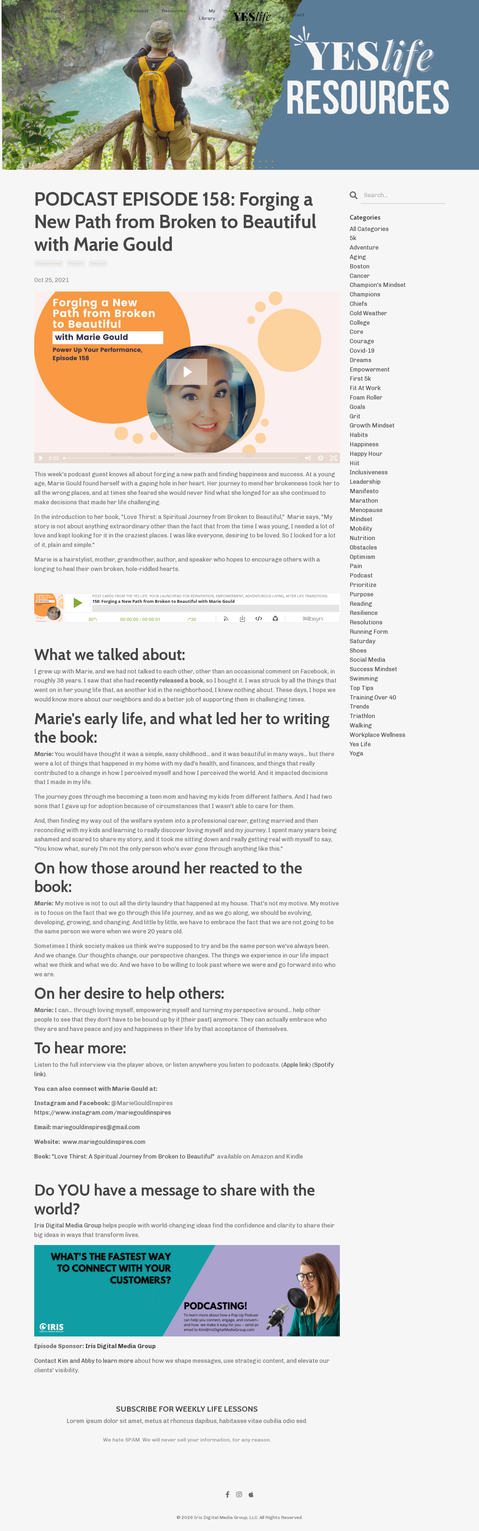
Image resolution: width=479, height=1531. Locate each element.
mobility (361, 528)
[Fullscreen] (333, 458)
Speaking (84, 11)
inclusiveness (369, 472)
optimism (362, 557)
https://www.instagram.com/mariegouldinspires (102, 1112)
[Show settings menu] (320, 458)
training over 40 (373, 697)
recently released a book (169, 680)
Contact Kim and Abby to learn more (83, 1360)
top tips (361, 688)
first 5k (360, 378)
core (356, 331)
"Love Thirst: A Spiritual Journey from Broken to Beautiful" (134, 1156)
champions (365, 294)
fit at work (365, 388)
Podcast (139, 11)
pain (356, 566)
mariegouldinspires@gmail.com (96, 1127)
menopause (366, 510)
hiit (354, 463)
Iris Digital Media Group (67, 1225)
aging (358, 257)
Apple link (296, 1064)
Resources (174, 11)
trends (359, 706)
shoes (358, 650)
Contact (295, 15)
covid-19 (362, 350)
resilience (364, 612)
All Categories (369, 229)
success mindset (373, 669)
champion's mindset (378, 285)
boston (360, 266)
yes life (360, 744)
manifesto (364, 491)
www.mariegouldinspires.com (104, 1141)
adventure (364, 247)
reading (361, 603)
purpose (98, 263)
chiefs (358, 303)
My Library (207, 14)
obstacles (363, 547)
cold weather (368, 313)
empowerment (48, 263)
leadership (365, 481)
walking (361, 725)
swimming (364, 678)
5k (353, 238)
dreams (360, 360)
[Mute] (307, 458)
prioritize (363, 585)
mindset (361, 519)
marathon (364, 500)
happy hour (366, 453)
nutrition (362, 538)
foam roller (366, 397)
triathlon (362, 716)
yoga (356, 753)
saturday (362, 641)
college (360, 322)
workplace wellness (377, 734)
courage (362, 341)
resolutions (366, 622)
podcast (75, 263)
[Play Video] (40, 458)
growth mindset (372, 425)
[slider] (181, 458)
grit (355, 416)
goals (357, 407)
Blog (112, 11)
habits (359, 435)
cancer (360, 275)
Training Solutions (51, 14)
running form (369, 631)
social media (367, 659)
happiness (364, 444)
